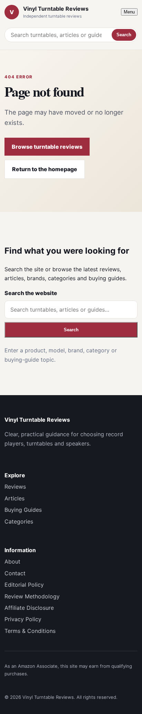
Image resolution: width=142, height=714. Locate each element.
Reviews (15, 486)
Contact (15, 573)
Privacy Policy (22, 619)
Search (123, 34)
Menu (129, 11)
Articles (14, 498)
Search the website (30, 293)
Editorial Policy (24, 584)
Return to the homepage (44, 169)
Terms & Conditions (29, 630)
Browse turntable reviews (47, 146)
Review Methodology (32, 596)
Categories (18, 521)
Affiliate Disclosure (29, 607)
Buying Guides (23, 509)
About (12, 561)
